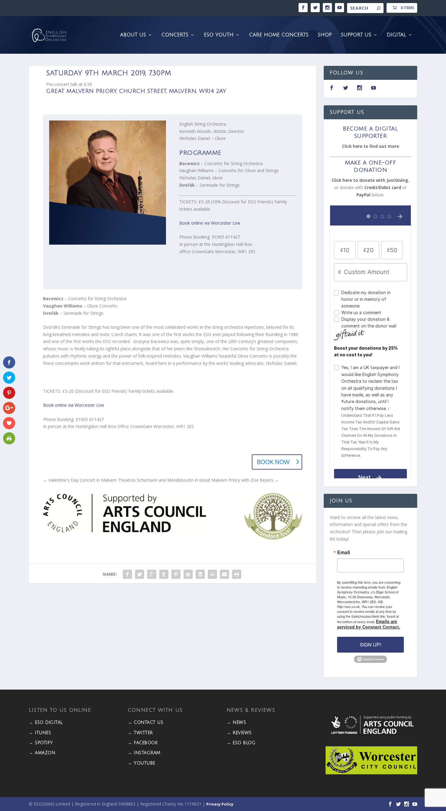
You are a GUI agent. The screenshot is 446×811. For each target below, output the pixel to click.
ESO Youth (219, 35)
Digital (396, 35)
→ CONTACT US (145, 722)
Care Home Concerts (279, 35)
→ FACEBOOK (143, 743)
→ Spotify (41, 743)
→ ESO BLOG (241, 743)
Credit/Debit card (382, 187)
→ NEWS (236, 722)
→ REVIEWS (239, 733)
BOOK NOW (273, 462)
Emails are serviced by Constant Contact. (368, 624)
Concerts (174, 35)
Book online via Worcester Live (209, 223)
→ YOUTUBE (141, 763)
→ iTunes (40, 733)
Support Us (356, 35)
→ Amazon (42, 753)
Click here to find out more (370, 146)
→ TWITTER (140, 733)
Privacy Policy (219, 804)
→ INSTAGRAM (144, 753)
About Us (133, 35)
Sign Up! (370, 644)
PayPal (363, 195)
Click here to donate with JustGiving (370, 180)
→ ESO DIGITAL (46, 722)
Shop (325, 35)
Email (343, 552)
